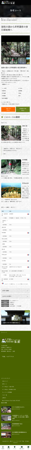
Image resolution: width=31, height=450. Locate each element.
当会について (5, 381)
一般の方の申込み (8, 109)
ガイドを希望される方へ (18, 407)
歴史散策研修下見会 (17, 424)
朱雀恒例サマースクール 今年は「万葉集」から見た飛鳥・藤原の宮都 (20, 417)
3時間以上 (12, 302)
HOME (8, 448)
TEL (28, 448)
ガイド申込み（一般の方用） (8, 386)
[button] (15, 290)
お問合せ (4, 397)
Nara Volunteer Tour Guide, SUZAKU (11, 400)
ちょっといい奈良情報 (7, 392)
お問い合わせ (21, 448)
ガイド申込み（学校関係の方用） (9, 389)
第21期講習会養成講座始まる (19, 432)
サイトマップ (4, 332)
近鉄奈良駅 (12, 306)
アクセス (14, 448)
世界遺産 (12, 304)
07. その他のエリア (14, 300)
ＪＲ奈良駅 (18, 306)
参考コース (4, 383)
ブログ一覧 (4, 395)
